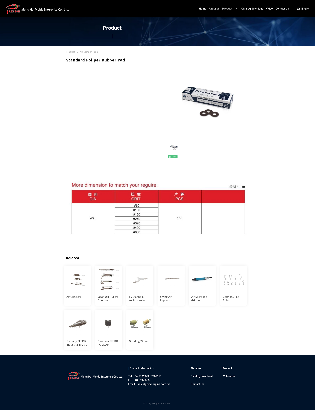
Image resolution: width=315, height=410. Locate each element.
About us (196, 368)
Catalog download (202, 376)
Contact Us (197, 384)
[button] (303, 9)
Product (70, 52)
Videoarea (229, 376)
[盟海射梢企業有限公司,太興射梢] (37, 8)
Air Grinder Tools (89, 52)
